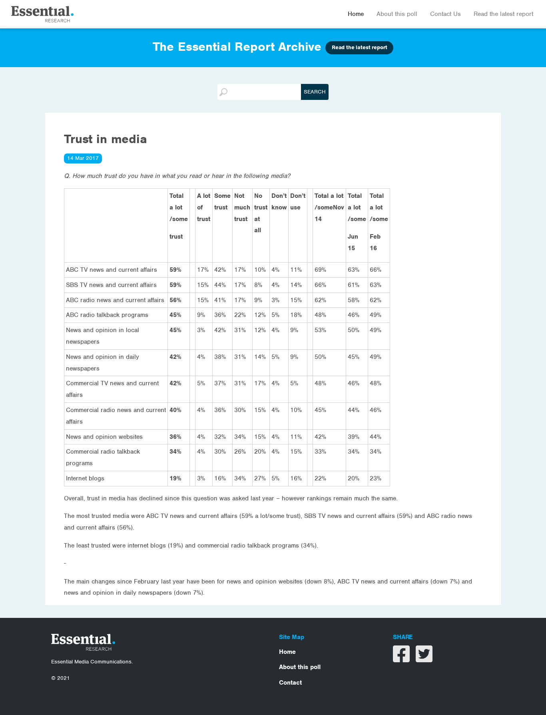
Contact (290, 683)
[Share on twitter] (424, 659)
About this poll (397, 14)
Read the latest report (503, 14)
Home (356, 14)
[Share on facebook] (402, 659)
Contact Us (445, 14)
